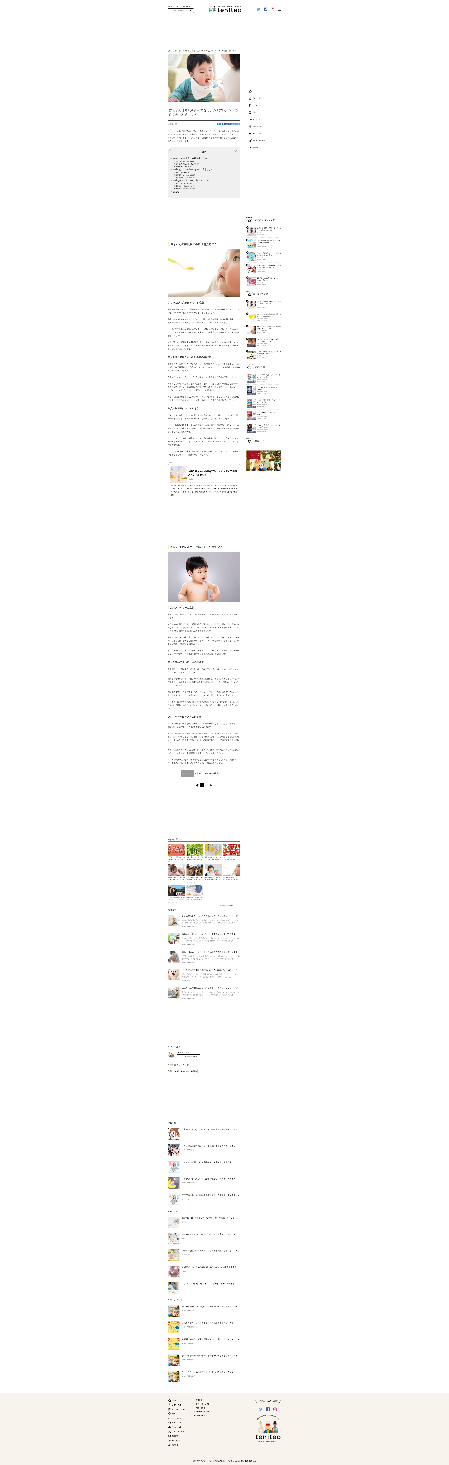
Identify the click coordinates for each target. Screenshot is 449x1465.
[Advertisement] (185, 1095)
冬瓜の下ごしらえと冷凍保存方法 (184, 183)
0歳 (171, 1071)
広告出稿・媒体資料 (203, 1412)
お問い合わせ (200, 1408)
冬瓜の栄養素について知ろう (183, 166)
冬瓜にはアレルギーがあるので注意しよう (193, 169)
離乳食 (194, 1071)
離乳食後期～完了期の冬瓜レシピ (184, 188)
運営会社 (199, 1400)
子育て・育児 (177, 51)
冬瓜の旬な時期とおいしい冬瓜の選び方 (186, 164)
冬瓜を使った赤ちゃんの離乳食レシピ (191, 180)
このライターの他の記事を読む (189, 1056)
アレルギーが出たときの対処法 (184, 177)
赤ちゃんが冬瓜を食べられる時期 (184, 161)
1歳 (177, 1071)
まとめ (176, 191)
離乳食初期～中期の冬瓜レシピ (184, 186)
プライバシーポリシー (203, 1404)
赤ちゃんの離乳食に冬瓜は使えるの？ (191, 158)
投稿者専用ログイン (203, 1415)
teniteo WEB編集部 (183, 1053)
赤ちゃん (186, 1071)
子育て (187, 51)
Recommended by (225, 905)
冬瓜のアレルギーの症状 (182, 172)
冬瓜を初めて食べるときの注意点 (184, 175)
